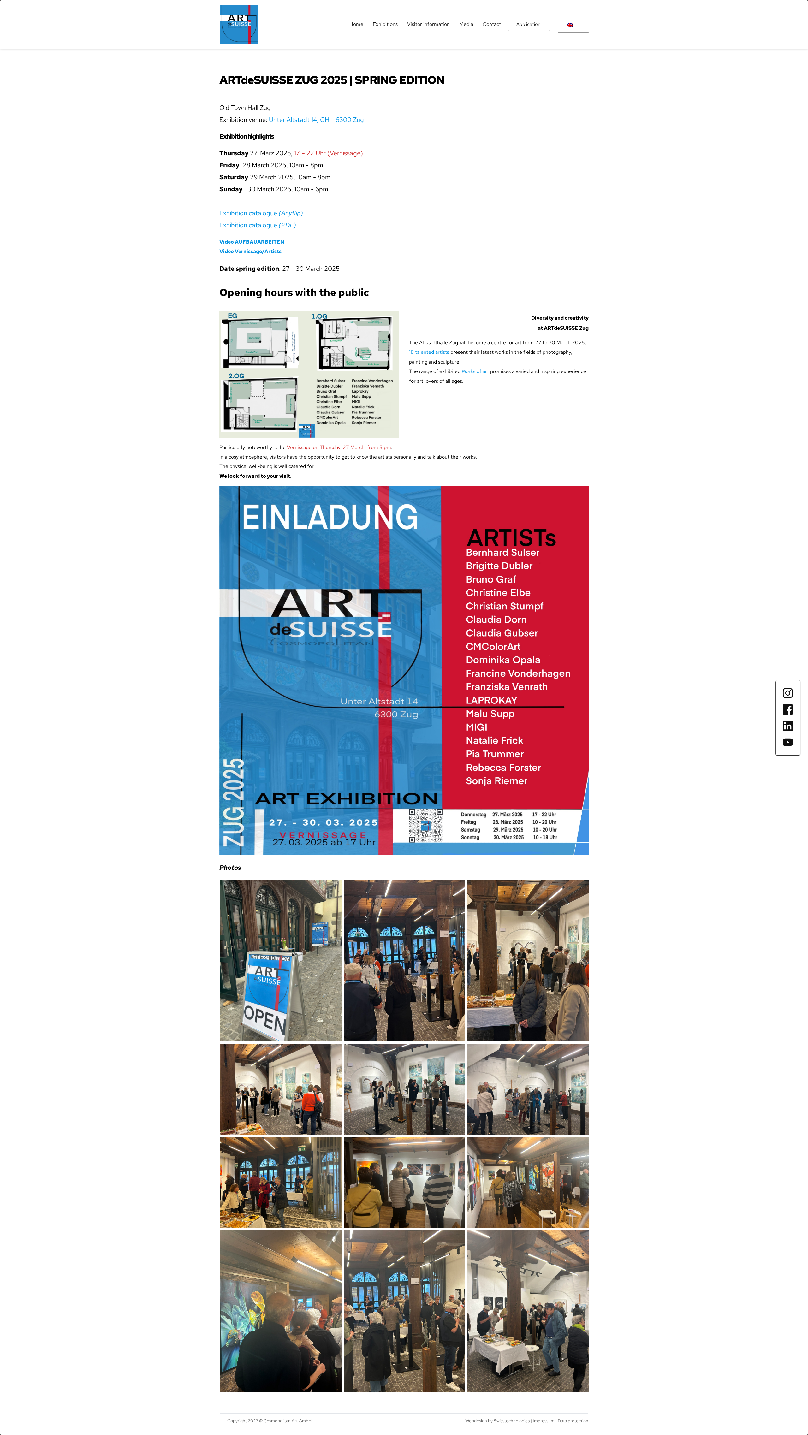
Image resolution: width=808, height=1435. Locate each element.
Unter (277, 120)
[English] (572, 25)
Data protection (573, 1421)
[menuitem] (356, 24)
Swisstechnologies (512, 1421)
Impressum (544, 1421)
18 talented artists (429, 352)
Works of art (475, 371)
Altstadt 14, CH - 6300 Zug (325, 120)
